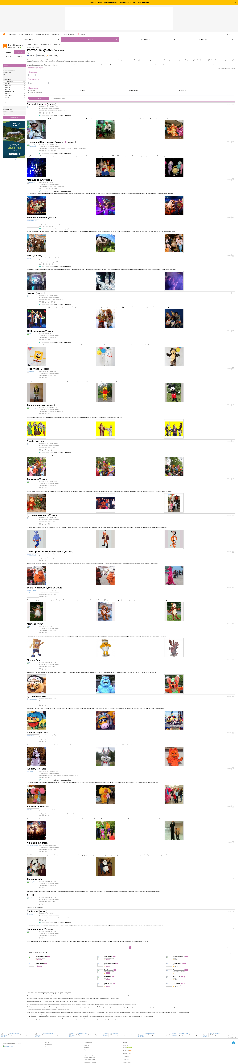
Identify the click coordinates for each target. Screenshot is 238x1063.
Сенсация (32, 479)
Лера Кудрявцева (109, 963)
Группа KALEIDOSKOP (184, 1033)
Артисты (19, 52)
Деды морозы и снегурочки (71, 775)
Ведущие (5, 67)
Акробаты (7, 89)
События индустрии (42, 34)
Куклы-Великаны (36, 696)
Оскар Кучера (40, 963)
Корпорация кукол (37, 217)
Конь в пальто (35, 929)
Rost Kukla (33, 732)
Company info (34, 879)
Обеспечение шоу (7, 109)
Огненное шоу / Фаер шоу (64, 813)
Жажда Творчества (114, 1033)
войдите (56, 115)
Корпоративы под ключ (47, 1033)
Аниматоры (8, 85)
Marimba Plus (108, 983)
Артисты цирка (7, 79)
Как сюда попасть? (231, 953)
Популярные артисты (8, 111)
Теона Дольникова (41, 956)
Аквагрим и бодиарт (83, 813)
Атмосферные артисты (8, 107)
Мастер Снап (34, 660)
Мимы (6, 103)
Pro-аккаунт (126, 1050)
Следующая (229, 947)
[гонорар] (52, 113)
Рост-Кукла (33, 369)
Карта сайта (126, 1059)
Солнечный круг (36, 405)
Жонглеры (7, 101)
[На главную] (4, 34)
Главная (29, 44)
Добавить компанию (50, 1046)
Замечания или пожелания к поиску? (226, 68)
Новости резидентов (26, 34)
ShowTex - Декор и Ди (215, 1033)
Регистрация (48, 1044)
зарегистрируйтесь (66, 115)
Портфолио (12, 34)
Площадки (8, 52)
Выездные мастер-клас (150, 1033)
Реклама (82, 34)
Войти (228, 34)
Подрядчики (8, 56)
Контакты (125, 1045)
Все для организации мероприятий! (12, 1043)
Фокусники (7, 83)
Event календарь (69, 34)
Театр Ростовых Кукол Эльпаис (44, 587)
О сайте (125, 1042)
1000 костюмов (35, 331)
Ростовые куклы (9, 91)
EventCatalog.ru (16, 45)
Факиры (7, 99)
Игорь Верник (108, 956)
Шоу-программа (7, 72)
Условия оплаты (127, 1053)
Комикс (31, 293)
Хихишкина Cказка (37, 843)
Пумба (30, 441)
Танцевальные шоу (52, 110)
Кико (29, 255)
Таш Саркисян (108, 970)
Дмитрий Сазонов (178, 970)
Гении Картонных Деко (81, 1033)
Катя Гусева (107, 976)
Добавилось (56, 34)
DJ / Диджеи (6, 74)
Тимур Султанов (178, 956)
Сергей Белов (177, 963)
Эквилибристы (8, 95)
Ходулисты (8, 93)
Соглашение (126, 1056)
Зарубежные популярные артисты (11, 114)
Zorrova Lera (176, 976)
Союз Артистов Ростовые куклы (45, 551)
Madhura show (35, 180)
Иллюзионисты (9, 81)
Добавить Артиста (14, 117)
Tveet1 (30, 895)
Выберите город (14, 47)
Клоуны (7, 97)
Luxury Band (176, 983)
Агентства (19, 56)
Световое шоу (82, 148)
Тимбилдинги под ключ (13, 1033)
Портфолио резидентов (90, 1055)
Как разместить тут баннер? (9, 159)
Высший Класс (35, 104)
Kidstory (31, 769)
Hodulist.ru (33, 806)
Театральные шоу (61, 148)
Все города (59, 50)
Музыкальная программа (9, 70)
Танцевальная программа (9, 77)
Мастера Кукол (35, 624)
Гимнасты (7, 87)
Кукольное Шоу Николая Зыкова (45, 142)
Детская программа (72, 148)
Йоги (6, 105)
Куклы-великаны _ (37, 515)
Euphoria (32, 911)
